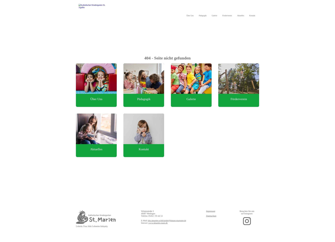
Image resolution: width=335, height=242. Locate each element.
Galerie (214, 16)
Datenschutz (211, 216)
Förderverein (227, 16)
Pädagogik (202, 16)
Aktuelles (240, 16)
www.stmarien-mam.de (158, 223)
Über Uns (190, 16)
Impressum (210, 211)
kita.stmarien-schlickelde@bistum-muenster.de (167, 221)
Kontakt (252, 16)
